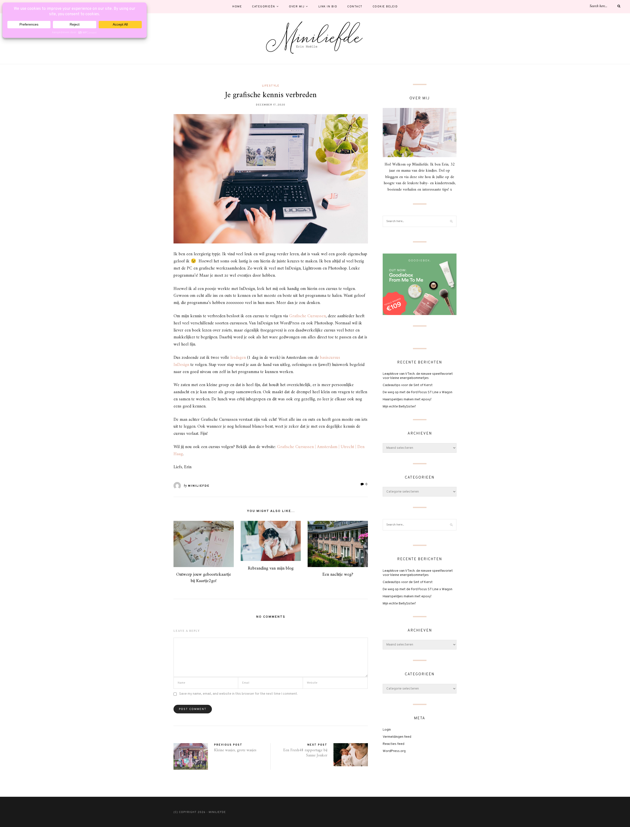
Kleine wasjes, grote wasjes (235, 750)
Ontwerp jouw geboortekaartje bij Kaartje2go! (203, 578)
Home (237, 6)
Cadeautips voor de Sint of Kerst (408, 385)
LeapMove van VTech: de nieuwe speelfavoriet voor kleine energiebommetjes (418, 376)
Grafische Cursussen (307, 316)
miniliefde (198, 486)
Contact (354, 6)
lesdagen (238, 357)
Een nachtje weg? (337, 574)
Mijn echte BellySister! (399, 407)
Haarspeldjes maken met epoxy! (407, 399)
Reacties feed (393, 744)
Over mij (296, 6)
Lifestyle (271, 86)
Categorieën (263, 6)
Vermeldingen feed (397, 737)
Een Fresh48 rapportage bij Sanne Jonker (305, 753)
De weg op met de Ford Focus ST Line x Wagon (417, 392)
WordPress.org (394, 751)
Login (387, 730)
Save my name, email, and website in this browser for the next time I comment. (238, 694)
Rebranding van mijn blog (271, 568)
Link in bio (327, 6)
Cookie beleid (385, 6)
